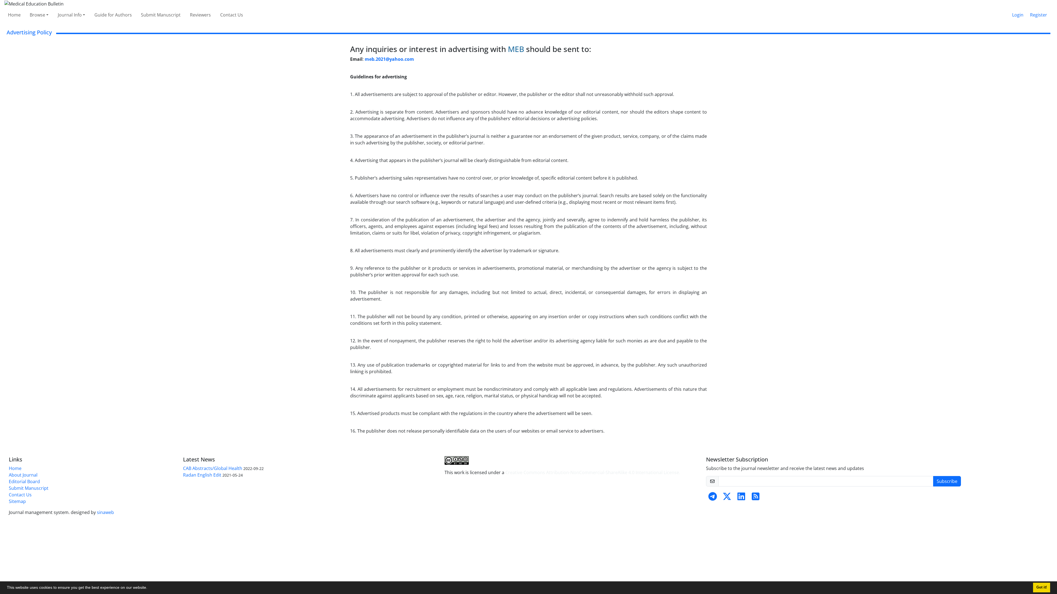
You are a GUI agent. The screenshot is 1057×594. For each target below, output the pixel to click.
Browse (37, 15)
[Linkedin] (741, 498)
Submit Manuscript (161, 15)
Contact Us (231, 15)
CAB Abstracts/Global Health (212, 468)
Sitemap (17, 501)
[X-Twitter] (727, 498)
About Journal (23, 475)
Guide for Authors (113, 15)
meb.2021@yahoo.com (389, 59)
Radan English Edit (202, 475)
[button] (149, 588)
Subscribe (947, 481)
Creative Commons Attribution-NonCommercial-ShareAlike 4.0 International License (592, 472)
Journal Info (70, 15)
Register (1038, 15)
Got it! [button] (1041, 587)
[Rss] (755, 498)
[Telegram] (712, 498)
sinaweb (105, 512)
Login (1017, 15)
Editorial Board (24, 482)
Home (14, 15)
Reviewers (200, 15)
